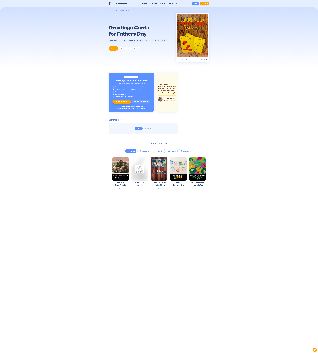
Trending (160, 151)
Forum (171, 3)
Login (195, 3)
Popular (173, 151)
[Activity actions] (129, 160)
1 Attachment (114, 40)
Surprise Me (187, 151)
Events (162, 3)
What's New (146, 151)
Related (132, 151)
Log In (139, 128)
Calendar (153, 3)
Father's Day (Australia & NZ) (139, 40)
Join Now (205, 3)
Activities (143, 3)
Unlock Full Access (121, 101)
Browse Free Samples (141, 101)
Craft (123, 40)
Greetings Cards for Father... (126, 10)
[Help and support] (315, 350)
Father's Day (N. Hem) (160, 40)
